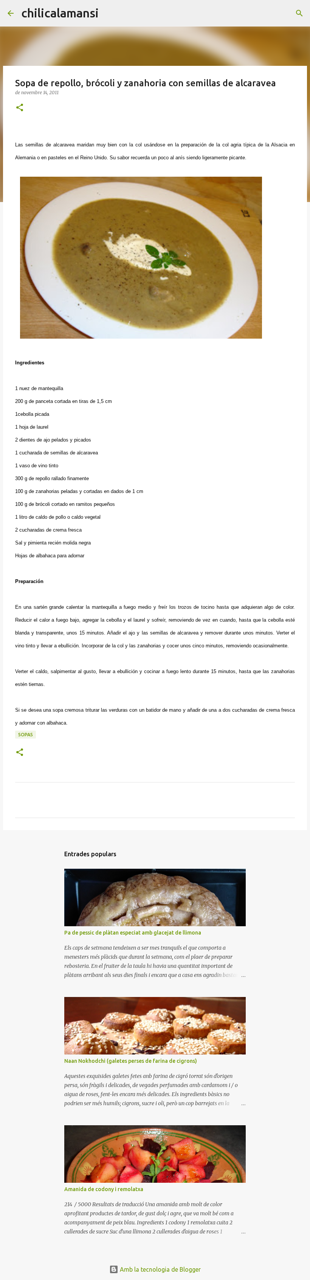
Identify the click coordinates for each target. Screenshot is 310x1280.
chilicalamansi (60, 13)
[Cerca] (109, 13)
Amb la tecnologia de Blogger (159, 1269)
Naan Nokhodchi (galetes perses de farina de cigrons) (130, 1061)
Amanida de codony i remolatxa (103, 1189)
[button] (19, 108)
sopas (25, 734)
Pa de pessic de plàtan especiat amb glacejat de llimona (132, 933)
